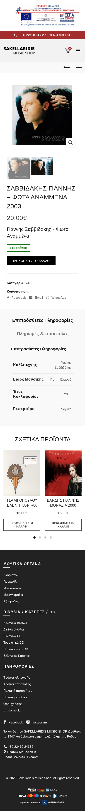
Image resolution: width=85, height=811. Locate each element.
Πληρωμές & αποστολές (42, 333)
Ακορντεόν (10, 575)
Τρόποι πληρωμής (16, 677)
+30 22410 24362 (32, 35)
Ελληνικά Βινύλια (15, 623)
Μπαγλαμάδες (13, 594)
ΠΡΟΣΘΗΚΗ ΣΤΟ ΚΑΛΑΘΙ (31, 261)
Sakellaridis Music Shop (34, 778)
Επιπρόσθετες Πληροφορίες (42, 320)
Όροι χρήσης (12, 704)
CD (28, 283)
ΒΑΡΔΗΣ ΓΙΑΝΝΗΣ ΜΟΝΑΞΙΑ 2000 (63, 502)
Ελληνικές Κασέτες (16, 655)
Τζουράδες (11, 601)
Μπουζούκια (12, 588)
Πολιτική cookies (15, 697)
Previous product (67, 67)
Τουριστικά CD (13, 642)
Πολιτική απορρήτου (17, 690)
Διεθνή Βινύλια (13, 629)
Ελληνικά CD (12, 636)
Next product (78, 67)
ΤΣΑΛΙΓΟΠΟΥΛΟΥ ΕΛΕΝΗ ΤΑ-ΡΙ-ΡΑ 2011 (21, 505)
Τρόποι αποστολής (17, 684)
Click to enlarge (70, 142)
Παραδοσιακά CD (15, 649)
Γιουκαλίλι (10, 581)
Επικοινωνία (12, 710)
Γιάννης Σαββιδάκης (29, 229)
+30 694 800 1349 (59, 35)
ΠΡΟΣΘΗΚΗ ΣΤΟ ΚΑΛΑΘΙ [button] (22, 524)
